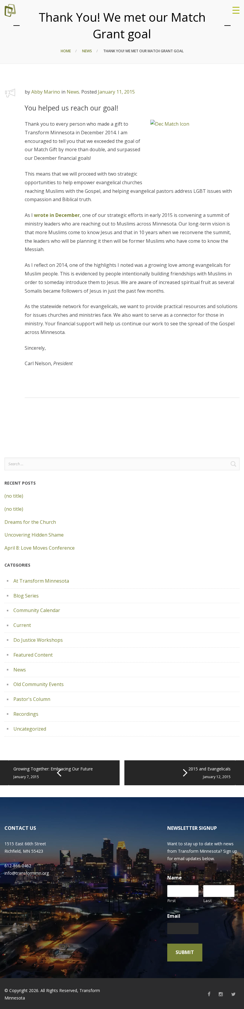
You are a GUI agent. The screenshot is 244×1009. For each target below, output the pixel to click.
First (172, 900)
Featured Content (33, 655)
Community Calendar (36, 610)
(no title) (13, 496)
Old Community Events (38, 684)
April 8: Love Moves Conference (39, 548)
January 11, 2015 (116, 92)
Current (22, 625)
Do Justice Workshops (38, 640)
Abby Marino (45, 92)
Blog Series (26, 595)
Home (66, 50)
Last (208, 900)
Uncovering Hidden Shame (34, 535)
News (87, 50)
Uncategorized (29, 729)
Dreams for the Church (30, 522)
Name (174, 878)
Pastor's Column (31, 699)
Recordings (25, 714)
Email (173, 916)
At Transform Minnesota (41, 581)
